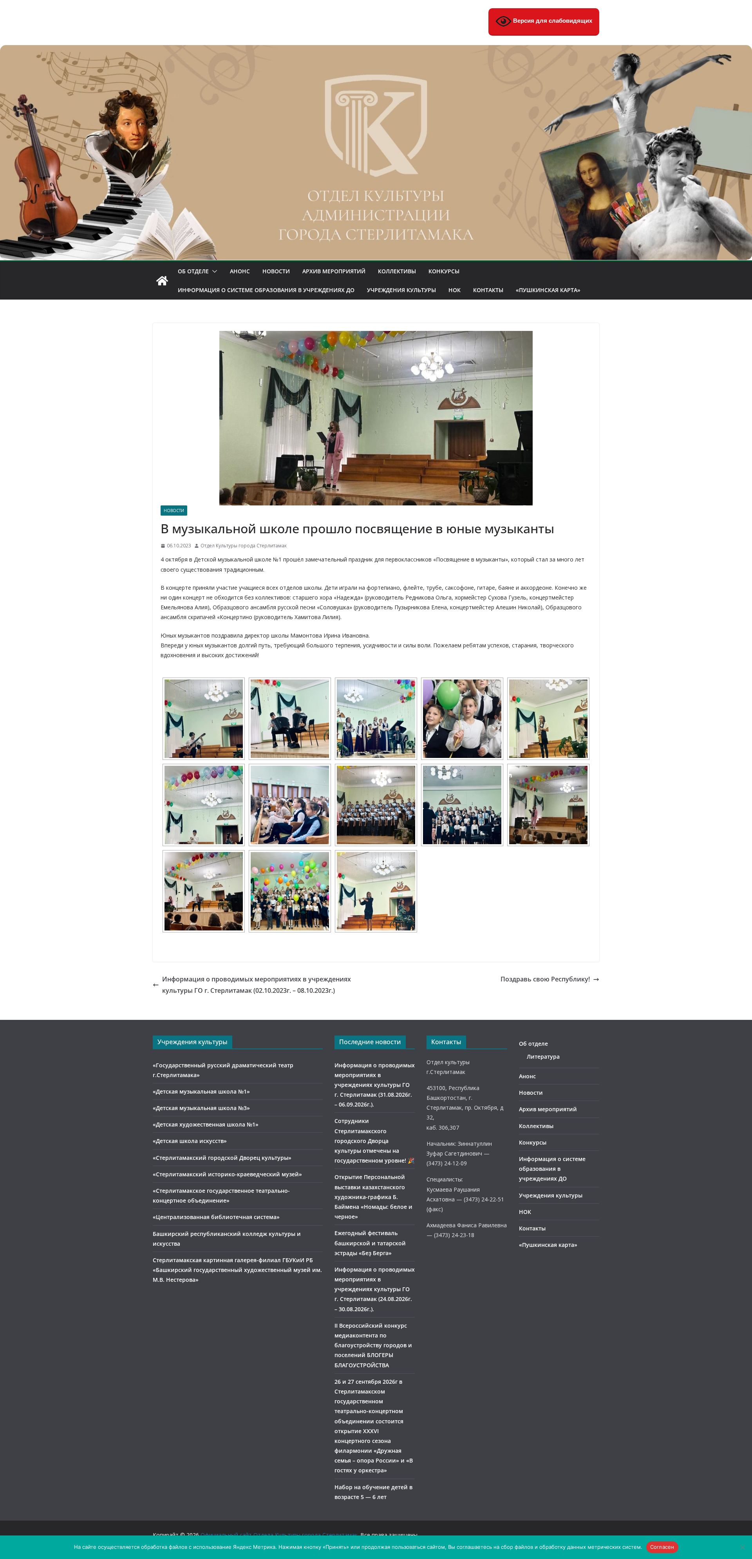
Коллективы (397, 271)
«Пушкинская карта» (548, 290)
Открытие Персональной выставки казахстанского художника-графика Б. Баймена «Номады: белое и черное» (373, 1196)
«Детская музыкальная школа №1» (201, 1091)
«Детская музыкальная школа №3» (201, 1108)
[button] (213, 271)
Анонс (240, 271)
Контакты (488, 290)
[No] (742, 1547)
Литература (543, 1056)
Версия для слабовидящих (552, 20)
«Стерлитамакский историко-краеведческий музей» (227, 1174)
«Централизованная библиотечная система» (216, 1217)
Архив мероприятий (333, 271)
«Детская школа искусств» (190, 1141)
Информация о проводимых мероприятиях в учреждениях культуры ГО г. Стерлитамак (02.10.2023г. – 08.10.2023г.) (256, 985)
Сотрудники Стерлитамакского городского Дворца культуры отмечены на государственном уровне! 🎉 (374, 1140)
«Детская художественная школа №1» (205, 1124)
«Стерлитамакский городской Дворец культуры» (222, 1157)
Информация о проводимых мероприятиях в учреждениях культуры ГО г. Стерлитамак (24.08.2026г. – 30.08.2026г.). (374, 1289)
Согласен (662, 1547)
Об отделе (193, 271)
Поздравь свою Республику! (545, 979)
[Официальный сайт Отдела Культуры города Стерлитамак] (376, 50)
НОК (454, 290)
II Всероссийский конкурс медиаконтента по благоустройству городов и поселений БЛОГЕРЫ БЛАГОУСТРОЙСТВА (373, 1345)
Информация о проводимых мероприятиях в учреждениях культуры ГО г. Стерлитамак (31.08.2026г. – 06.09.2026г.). (374, 1084)
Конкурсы (443, 271)
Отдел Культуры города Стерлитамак (244, 545)
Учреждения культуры (401, 290)
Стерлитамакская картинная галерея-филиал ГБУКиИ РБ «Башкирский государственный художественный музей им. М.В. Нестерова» (237, 1269)
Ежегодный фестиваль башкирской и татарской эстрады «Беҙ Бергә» (370, 1242)
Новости (276, 271)
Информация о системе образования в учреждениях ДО (266, 290)
